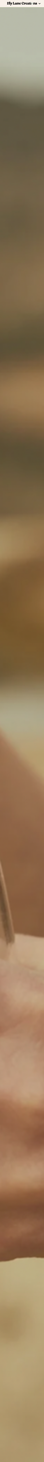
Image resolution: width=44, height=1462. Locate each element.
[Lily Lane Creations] (22, 3)
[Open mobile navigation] (39, 3)
